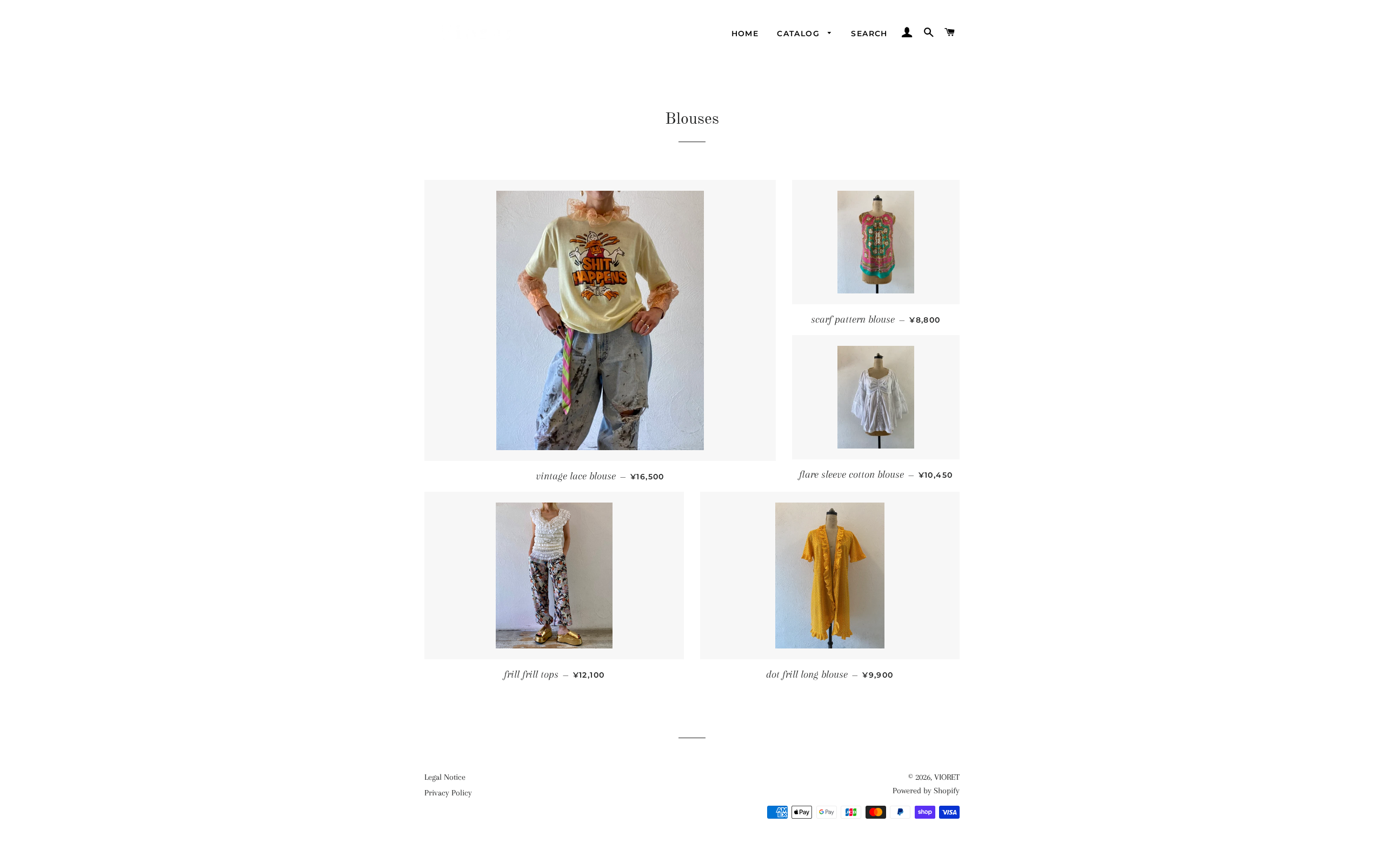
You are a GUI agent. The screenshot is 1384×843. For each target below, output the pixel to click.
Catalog (799, 33)
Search (869, 33)
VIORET (947, 777)
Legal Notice (444, 777)
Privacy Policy (448, 793)
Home (745, 33)
